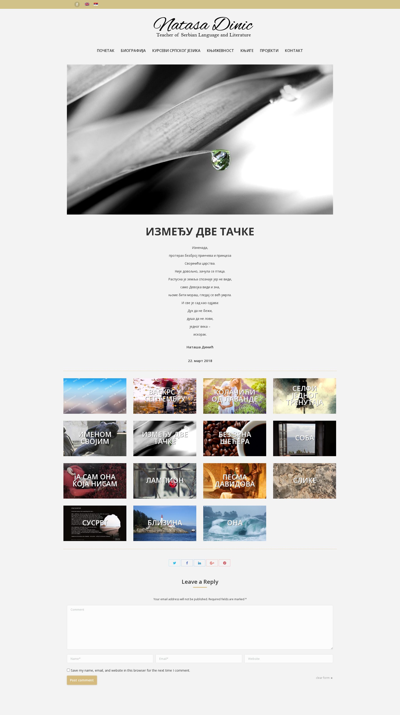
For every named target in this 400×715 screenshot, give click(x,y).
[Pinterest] (224, 562)
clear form (323, 678)
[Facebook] (77, 4)
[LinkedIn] (199, 562)
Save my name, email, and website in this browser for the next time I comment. (130, 670)
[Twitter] (174, 562)
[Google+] (212, 562)
